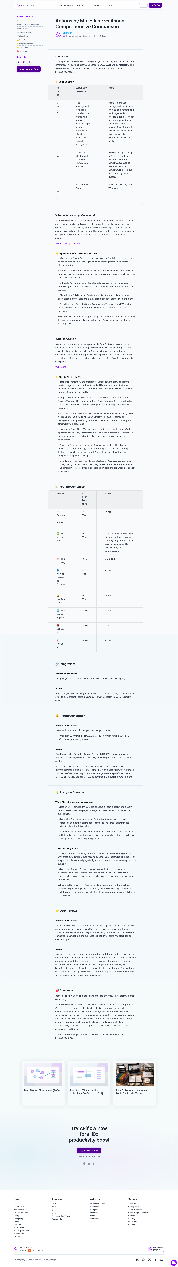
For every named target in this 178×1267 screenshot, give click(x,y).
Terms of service (34, 1260)
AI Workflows (19, 1228)
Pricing (16, 1216)
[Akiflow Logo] (25, 5)
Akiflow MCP (19, 1207)
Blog (54, 1204)
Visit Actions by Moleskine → (69, 243)
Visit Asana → (62, 367)
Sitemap (131, 1225)
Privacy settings (49, 1260)
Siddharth (67, 33)
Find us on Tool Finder (61, 1216)
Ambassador (57, 1219)
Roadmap (18, 1222)
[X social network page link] (70, 1209)
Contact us (132, 1222)
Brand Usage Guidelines (138, 1213)
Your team (94, 1219)
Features (17, 1225)
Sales (92, 1216)
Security (131, 1219)
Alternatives (19, 1234)
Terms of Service (135, 1210)
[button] (174, 1263)
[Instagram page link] (143, 1259)
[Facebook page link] (155, 1259)
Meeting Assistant (21, 1231)
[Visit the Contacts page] (161, 1259)
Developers (94, 1207)
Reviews (17, 1237)
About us (132, 1204)
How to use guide (21, 1213)
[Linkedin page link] (137, 1259)
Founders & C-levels (98, 1204)
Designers (94, 1210)
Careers (131, 1216)
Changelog (18, 1219)
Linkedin (55, 1213)
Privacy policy (133, 1207)
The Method (19, 1210)
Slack (54, 1207)
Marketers (94, 1213)
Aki (15, 1204)
